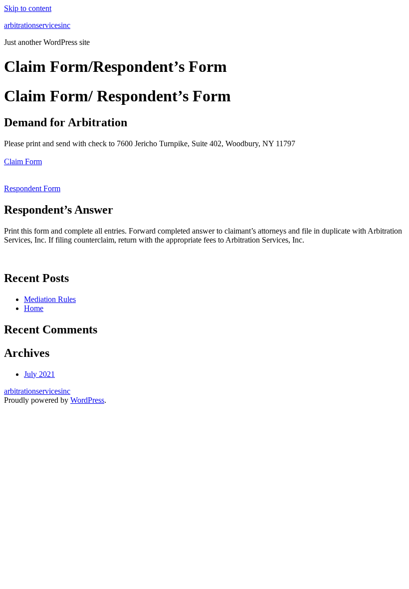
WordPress (87, 400)
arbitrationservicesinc (37, 25)
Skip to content (27, 8)
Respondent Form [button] (32, 188)
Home (33, 308)
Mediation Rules (50, 299)
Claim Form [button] (23, 161)
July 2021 (39, 374)
